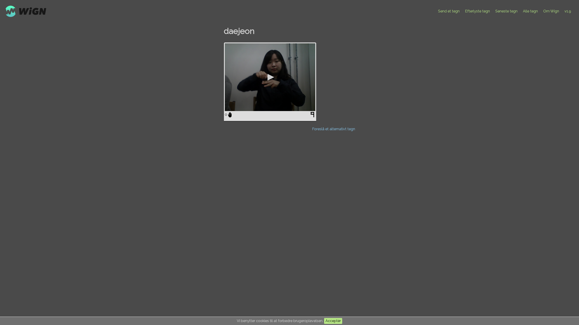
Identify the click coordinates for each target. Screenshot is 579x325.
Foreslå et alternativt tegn (333, 129)
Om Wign (551, 11)
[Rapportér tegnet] (313, 115)
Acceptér (333, 321)
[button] (270, 77)
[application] (270, 77)
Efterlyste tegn (477, 11)
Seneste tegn (506, 11)
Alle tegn (530, 11)
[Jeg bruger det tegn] (230, 114)
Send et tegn (449, 11)
